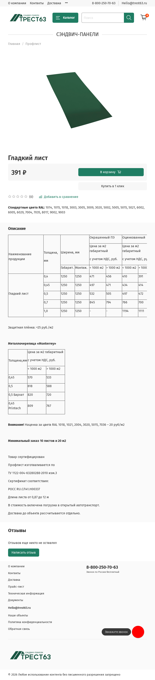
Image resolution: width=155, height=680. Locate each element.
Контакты (37, 3)
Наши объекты (18, 615)
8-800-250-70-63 (103, 3)
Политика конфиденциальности (30, 622)
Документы (15, 600)
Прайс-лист (16, 586)
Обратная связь (19, 629)
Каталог (69, 18)
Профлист (33, 44)
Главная (14, 44)
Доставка (54, 3)
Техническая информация (26, 593)
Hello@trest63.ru (134, 3)
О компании (17, 3)
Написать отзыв (24, 552)
